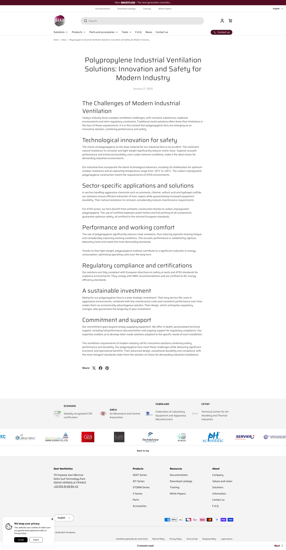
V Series (137, 494)
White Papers (164, 8)
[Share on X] (94, 368)
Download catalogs (126, 8)
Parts (136, 500)
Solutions (59, 32)
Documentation (102, 8)
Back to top (143, 451)
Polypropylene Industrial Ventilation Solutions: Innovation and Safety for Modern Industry (109, 40)
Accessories (139, 506)
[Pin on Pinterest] (107, 368)
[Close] (52, 519)
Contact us (162, 32)
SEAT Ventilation (68, 532)
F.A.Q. (138, 32)
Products (77, 32)
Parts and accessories (102, 32)
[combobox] (142, 20)
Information (219, 494)
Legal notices (226, 538)
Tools (125, 32)
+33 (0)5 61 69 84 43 (66, 486)
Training (147, 8)
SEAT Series (140, 475)
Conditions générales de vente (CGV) (132, 538)
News (149, 32)
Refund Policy (158, 538)
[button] (230, 20)
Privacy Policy (176, 538)
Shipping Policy (209, 538)
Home (56, 40)
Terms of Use (192, 538)
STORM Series (141, 487)
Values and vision (222, 481)
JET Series (138, 481)
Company (217, 475)
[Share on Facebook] (100, 368)
